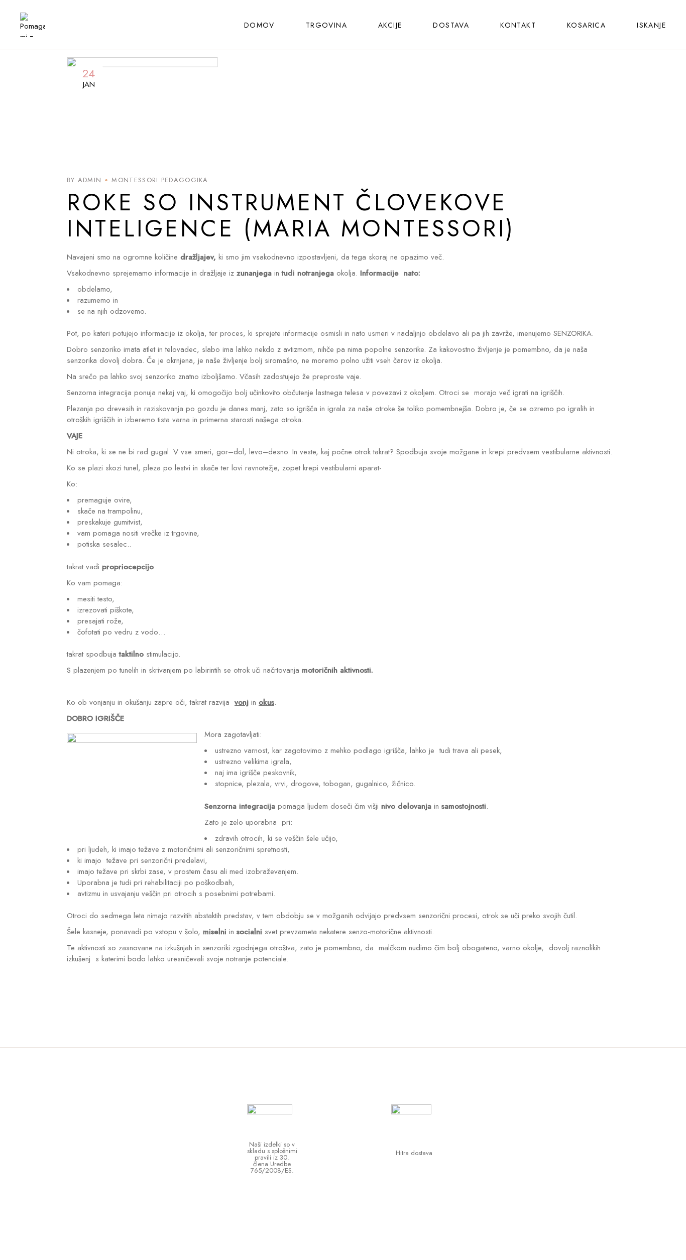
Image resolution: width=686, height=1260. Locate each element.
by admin (84, 180)
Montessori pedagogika (159, 180)
